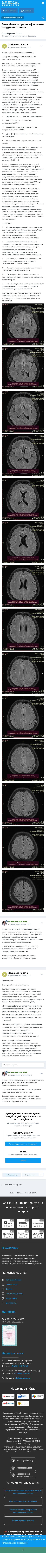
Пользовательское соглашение (23, 1501)
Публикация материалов (23, 1520)
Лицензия (8, 1312)
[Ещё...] (41, 46)
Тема (19, 1193)
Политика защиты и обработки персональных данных (23, 1511)
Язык (11, 1193)
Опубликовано (19, 47)
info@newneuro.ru (22, 1378)
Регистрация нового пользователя (23, 1144)
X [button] (23, 1550)
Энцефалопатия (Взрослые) (25, 36)
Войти (23, 1160)
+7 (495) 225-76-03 (19, 1366)
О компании (10, 1248)
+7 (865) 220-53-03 (22, 1373)
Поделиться (12, 1175)
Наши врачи (28, 11)
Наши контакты (12, 1353)
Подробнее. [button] (22, 1543)
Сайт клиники (10, 11)
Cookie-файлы (31, 1193)
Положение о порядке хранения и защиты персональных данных (23, 1491)
